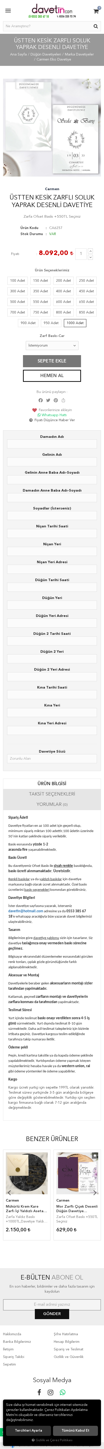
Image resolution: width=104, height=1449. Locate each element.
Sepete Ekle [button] (52, 361)
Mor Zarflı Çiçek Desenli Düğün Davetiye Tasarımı (77, 1209)
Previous (9, 1192)
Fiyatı (15, 254)
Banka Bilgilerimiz (17, 1342)
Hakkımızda (12, 1334)
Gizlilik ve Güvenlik (69, 1357)
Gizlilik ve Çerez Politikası (54, 1440)
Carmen (52, 189)
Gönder (52, 1314)
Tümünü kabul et (75, 1430)
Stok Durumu (31, 234)
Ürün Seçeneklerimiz (52, 270)
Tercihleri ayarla (28, 1430)
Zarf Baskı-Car (52, 336)
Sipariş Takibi (13, 1357)
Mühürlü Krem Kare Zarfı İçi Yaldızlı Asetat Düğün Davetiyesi (25, 1209)
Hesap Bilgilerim (67, 1342)
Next (95, 1192)
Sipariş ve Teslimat (68, 1349)
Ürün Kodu (29, 228)
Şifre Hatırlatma (66, 1334)
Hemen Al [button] (52, 376)
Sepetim (9, 1364)
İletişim (8, 1349)
